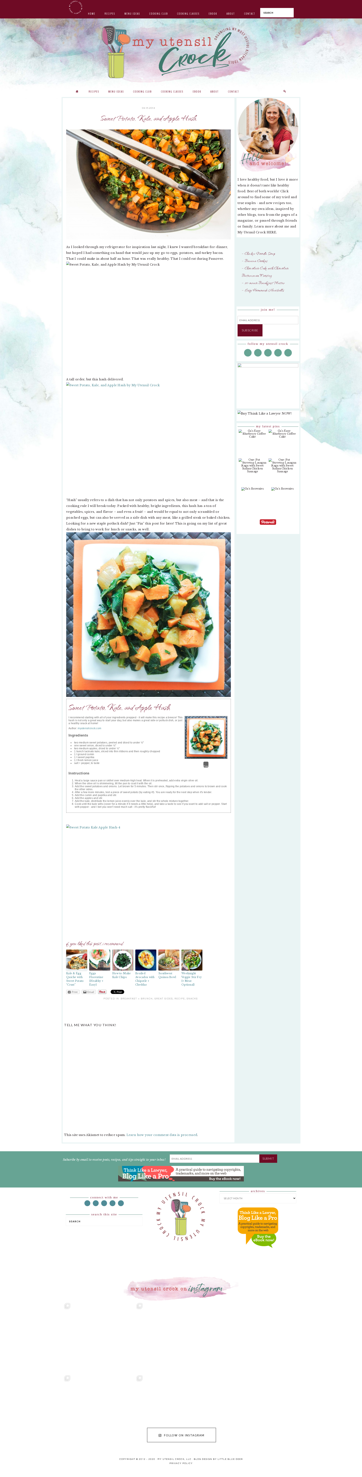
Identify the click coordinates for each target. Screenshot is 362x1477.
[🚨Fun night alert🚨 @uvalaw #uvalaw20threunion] (109, 1337)
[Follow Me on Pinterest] (268, 525)
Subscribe (250, 330)
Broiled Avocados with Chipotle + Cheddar (145, 979)
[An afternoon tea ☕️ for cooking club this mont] (36, 1409)
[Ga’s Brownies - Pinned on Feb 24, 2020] (252, 491)
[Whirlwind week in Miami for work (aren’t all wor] (36, 1337)
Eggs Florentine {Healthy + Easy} (96, 979)
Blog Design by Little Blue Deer (218, 1459)
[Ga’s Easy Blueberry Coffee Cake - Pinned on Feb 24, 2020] (252, 435)
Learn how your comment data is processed (162, 1135)
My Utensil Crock (139, 75)
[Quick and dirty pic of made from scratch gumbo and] (253, 1409)
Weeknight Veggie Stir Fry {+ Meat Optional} (191, 979)
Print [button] (205, 766)
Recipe (180, 999)
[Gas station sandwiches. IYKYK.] (181, 1337)
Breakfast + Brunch (137, 999)
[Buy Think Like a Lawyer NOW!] (258, 1252)
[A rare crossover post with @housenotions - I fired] (326, 1409)
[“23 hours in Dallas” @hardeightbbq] (109, 1409)
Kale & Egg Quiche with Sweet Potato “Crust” (75, 979)
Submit (268, 1158)
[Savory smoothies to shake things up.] (326, 1337)
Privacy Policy (181, 1463)
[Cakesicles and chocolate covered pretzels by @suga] (181, 1409)
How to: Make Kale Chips (121, 975)
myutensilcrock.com (89, 728)
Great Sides (163, 999)
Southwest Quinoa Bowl (167, 975)
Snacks (192, 999)
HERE (271, 232)
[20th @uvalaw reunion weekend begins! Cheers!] (253, 1337)
